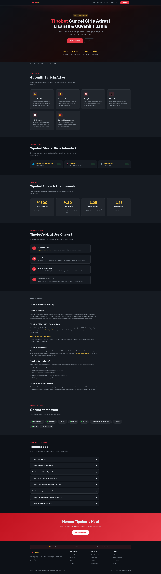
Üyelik (106, 2)
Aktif (59, 164)
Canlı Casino (94, 563)
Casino (93, 560)
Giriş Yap (124, 2)
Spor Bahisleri (95, 555)
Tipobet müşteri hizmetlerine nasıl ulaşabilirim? (64, 497)
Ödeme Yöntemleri (118, 557)
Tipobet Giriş (41, 63)
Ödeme (112, 2)
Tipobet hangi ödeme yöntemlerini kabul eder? (64, 484)
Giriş (93, 2)
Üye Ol (89, 41)
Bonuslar (99, 2)
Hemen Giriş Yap (75, 40)
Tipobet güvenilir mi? (64, 459)
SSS (117, 2)
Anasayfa (32, 63)
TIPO (36, 2)
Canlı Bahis (94, 557)
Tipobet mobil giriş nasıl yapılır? (64, 472)
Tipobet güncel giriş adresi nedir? (64, 466)
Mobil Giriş (72, 557)
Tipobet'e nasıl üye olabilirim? (64, 503)
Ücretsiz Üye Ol (80, 532)
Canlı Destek (116, 560)
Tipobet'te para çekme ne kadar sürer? (64, 478)
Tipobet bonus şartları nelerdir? (64, 491)
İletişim (114, 563)
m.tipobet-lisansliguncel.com (45, 250)
